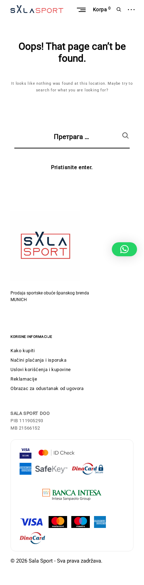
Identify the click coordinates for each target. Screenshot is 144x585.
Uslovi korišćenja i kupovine (40, 369)
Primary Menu (81, 9)
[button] (124, 249)
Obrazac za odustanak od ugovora (47, 388)
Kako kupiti (22, 350)
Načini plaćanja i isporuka (38, 360)
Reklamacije (23, 379)
